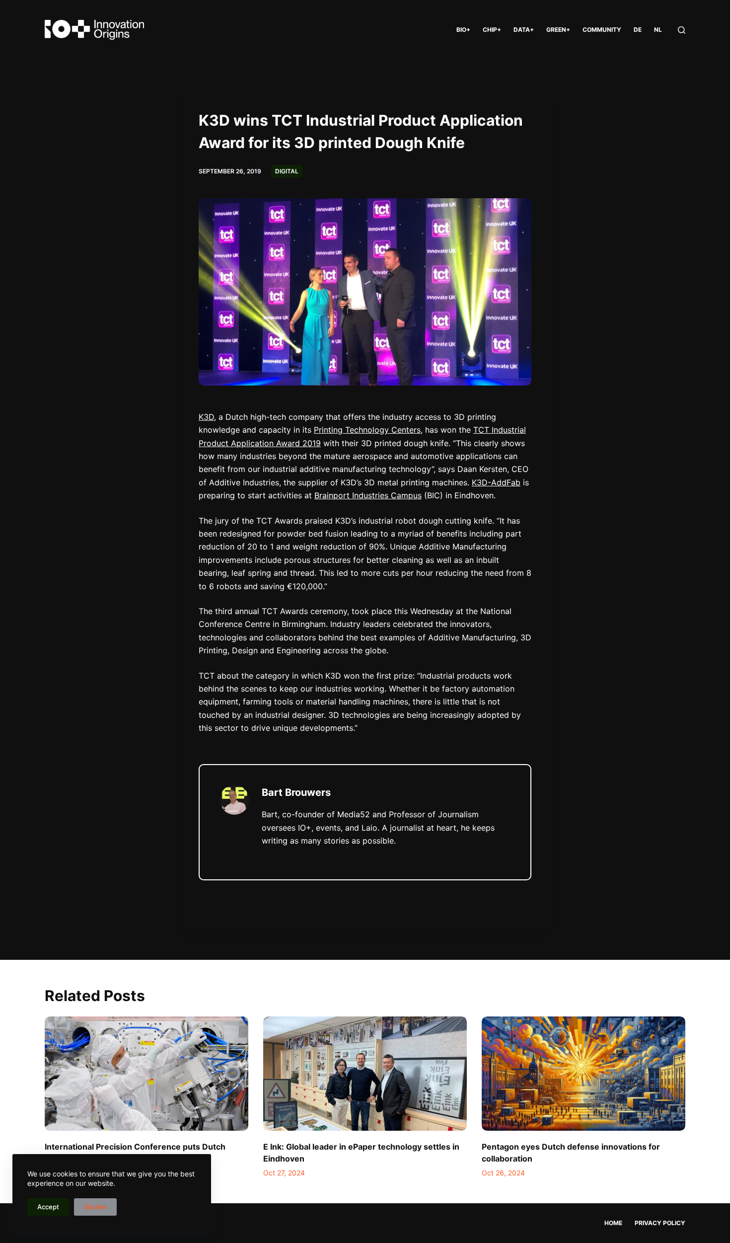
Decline (95, 1207)
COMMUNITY (602, 29)
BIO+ (463, 29)
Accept (48, 1207)
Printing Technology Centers (367, 430)
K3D (206, 417)
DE (638, 29)
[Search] (681, 30)
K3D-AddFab (496, 482)
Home (613, 1223)
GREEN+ (558, 29)
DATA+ (523, 29)
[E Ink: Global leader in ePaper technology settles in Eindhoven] (365, 1073)
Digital (286, 171)
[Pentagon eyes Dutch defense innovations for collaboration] (583, 1073)
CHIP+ (492, 29)
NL (658, 29)
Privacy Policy (660, 1223)
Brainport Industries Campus (368, 495)
